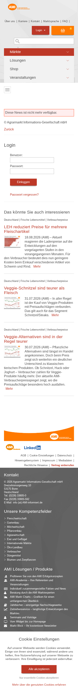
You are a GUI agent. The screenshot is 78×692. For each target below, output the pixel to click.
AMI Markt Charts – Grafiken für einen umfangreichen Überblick (32, 598)
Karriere (22, 21)
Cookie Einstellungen (42, 455)
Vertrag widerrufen (62, 465)
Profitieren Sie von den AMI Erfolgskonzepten (36, 576)
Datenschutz (64, 455)
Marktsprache (51, 21)
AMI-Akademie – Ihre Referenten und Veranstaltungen (31, 582)
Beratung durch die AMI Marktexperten (32, 592)
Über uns (10, 21)
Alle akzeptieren (39, 669)
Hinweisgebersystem (27, 460)
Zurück (9, 129)
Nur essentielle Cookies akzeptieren (39, 677)
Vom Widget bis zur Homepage (28, 621)
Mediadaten (65, 460)
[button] (39, 52)
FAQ (65, 21)
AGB (23, 455)
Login (39, 30)
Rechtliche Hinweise (36, 465)
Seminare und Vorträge (23, 617)
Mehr (36, 266)
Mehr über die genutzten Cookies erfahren (39, 684)
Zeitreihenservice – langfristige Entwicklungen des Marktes (39, 611)
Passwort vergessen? (24, 194)
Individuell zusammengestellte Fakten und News (38, 588)
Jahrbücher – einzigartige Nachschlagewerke (36, 604)
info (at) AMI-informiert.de (27, 502)
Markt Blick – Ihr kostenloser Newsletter (33, 625)
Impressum (48, 460)
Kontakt (35, 21)
